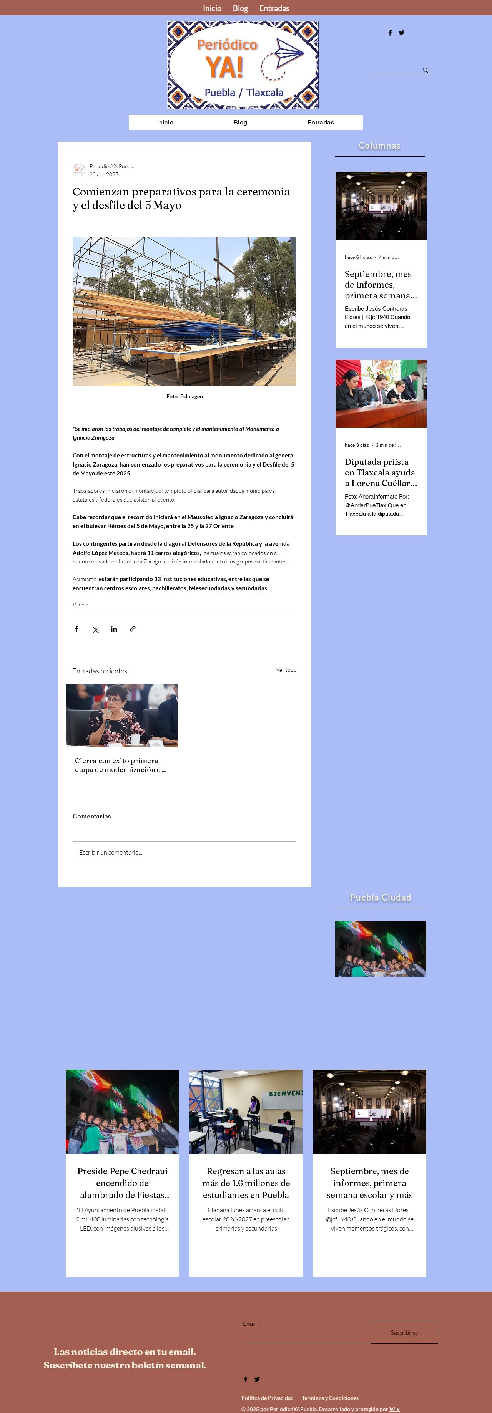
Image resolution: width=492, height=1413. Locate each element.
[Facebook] (390, 32)
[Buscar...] (425, 70)
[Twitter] (257, 1379)
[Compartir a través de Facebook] (76, 629)
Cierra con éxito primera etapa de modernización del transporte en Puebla (121, 765)
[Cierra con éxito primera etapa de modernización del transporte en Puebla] (122, 715)
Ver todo (286, 669)
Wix (394, 1409)
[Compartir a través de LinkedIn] (114, 629)
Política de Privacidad (267, 1398)
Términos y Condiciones (330, 1398)
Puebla (80, 604)
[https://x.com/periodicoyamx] (402, 32)
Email (250, 1324)
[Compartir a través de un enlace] (132, 629)
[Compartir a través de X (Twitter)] (95, 629)
